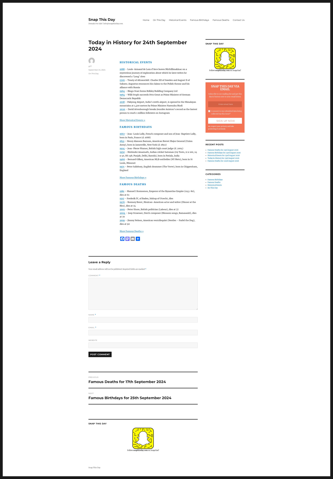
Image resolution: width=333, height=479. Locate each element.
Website (92, 340)
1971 (122, 166)
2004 (122, 213)
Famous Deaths (221, 20)
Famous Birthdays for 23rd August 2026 (224, 153)
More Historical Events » (132, 120)
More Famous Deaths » (132, 231)
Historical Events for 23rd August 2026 (224, 155)
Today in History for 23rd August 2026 (223, 158)
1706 (122, 80)
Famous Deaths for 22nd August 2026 (223, 161)
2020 (122, 109)
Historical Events (177, 20)
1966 (122, 159)
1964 (122, 91)
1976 (122, 202)
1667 (122, 134)
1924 (122, 148)
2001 (122, 209)
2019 (122, 220)
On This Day (159, 20)
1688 (122, 69)
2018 (122, 102)
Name (92, 315)
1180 (122, 191)
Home (146, 20)
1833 (122, 141)
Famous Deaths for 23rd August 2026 (223, 150)
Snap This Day (101, 19)
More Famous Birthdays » (133, 177)
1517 (122, 198)
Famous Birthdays (199, 20)
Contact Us (239, 20)
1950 (122, 152)
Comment (94, 275)
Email (92, 327)
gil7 (90, 66)
